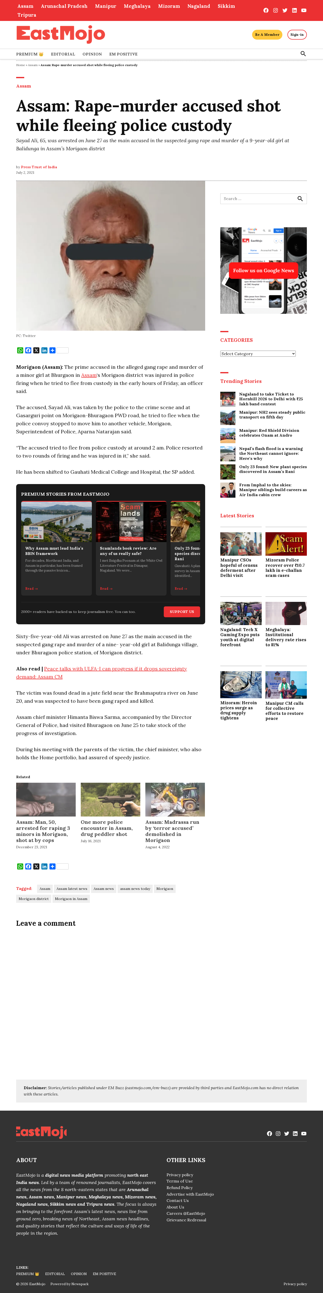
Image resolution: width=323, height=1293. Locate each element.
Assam (25, 6)
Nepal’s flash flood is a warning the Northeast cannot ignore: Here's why (271, 453)
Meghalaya (137, 6)
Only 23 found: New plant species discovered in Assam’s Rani (273, 469)
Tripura (26, 15)
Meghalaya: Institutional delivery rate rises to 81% (285, 637)
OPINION (92, 54)
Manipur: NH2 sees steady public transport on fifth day (272, 414)
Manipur (105, 6)
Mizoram (169, 6)
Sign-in (297, 34)
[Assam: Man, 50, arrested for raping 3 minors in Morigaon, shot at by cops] (46, 800)
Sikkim (226, 6)
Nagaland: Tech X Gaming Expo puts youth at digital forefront (240, 637)
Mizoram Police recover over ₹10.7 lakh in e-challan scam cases (285, 567)
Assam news (104, 888)
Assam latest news (72, 888)
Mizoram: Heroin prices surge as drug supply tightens (238, 710)
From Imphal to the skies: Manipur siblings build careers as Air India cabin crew (273, 490)
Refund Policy (180, 1187)
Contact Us (178, 1200)
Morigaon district (34, 898)
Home (20, 65)
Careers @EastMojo (186, 1213)
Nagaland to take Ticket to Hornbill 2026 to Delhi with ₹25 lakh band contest (271, 399)
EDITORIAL (63, 54)
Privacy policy (180, 1174)
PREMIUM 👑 (30, 54)
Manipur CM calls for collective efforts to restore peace (284, 710)
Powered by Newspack (69, 1284)
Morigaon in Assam (71, 898)
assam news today (135, 888)
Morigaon (164, 888)
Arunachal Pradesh (64, 6)
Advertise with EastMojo (190, 1194)
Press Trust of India (39, 167)
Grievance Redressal (186, 1219)
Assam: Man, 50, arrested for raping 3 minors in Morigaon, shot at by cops (43, 831)
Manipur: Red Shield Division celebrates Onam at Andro (269, 433)
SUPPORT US (182, 611)
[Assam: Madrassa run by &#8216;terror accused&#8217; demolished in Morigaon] (175, 800)
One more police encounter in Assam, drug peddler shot (107, 828)
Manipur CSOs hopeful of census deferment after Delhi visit (239, 567)
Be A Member (267, 34)
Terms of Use (180, 1181)
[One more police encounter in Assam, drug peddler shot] (110, 800)
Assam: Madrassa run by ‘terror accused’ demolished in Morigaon (172, 831)
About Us (175, 1207)
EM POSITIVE (123, 54)
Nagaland (198, 6)
